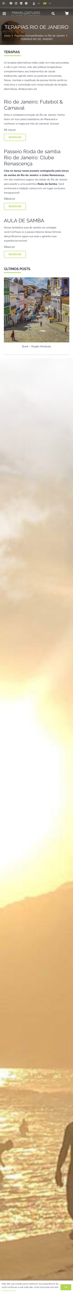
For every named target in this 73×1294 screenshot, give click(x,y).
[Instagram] (16, 3)
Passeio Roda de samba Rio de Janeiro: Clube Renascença (32, 157)
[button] (36, 3)
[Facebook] (10, 3)
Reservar (14, 137)
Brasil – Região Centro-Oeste (36, 346)
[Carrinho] (66, 13)
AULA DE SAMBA (24, 220)
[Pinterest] (26, 3)
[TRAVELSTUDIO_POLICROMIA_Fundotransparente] (26, 13)
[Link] (4, 3)
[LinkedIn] (21, 3)
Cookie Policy (9, 1290)
